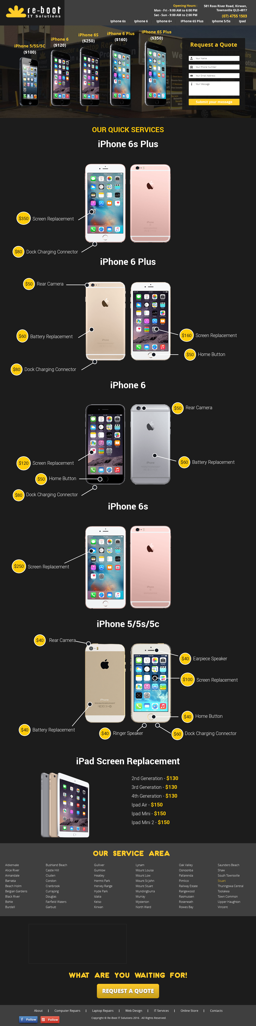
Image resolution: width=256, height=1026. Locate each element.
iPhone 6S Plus (192, 21)
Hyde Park (101, 891)
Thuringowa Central (230, 886)
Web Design (133, 1011)
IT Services (161, 1011)
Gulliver (99, 865)
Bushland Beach (56, 865)
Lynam (140, 865)
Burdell (10, 907)
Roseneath (186, 902)
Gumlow (99, 870)
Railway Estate (188, 886)
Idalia (97, 896)
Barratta (10, 881)
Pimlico (184, 881)
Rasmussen (186, 896)
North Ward (143, 907)
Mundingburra (145, 891)
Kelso (97, 902)
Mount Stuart (144, 886)
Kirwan (98, 907)
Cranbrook (53, 886)
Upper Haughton (229, 902)
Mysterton (142, 902)
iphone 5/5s (221, 21)
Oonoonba (186, 870)
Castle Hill (52, 870)
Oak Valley (186, 865)
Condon (51, 881)
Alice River (12, 870)
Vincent (223, 907)
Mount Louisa (144, 870)
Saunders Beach (228, 865)
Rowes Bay (186, 907)
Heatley (99, 875)
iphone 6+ (164, 21)
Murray (140, 896)
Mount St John (145, 881)
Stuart (222, 881)
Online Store (189, 1011)
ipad (242, 21)
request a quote (128, 991)
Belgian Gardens (16, 891)
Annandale (12, 875)
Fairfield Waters (56, 902)
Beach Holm (13, 886)
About (38, 1011)
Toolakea (223, 891)
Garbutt (51, 907)
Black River (12, 896)
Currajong (52, 891)
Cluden (50, 875)
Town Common (228, 896)
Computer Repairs (67, 1011)
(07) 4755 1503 (234, 16)
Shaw (221, 870)
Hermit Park (102, 881)
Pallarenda (186, 875)
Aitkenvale (12, 865)
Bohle (9, 902)
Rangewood (187, 891)
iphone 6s (118, 21)
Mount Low (143, 875)
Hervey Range (103, 886)
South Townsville (229, 875)
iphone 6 (141, 21)
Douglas (51, 896)
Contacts (216, 1011)
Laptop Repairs (103, 1011)
